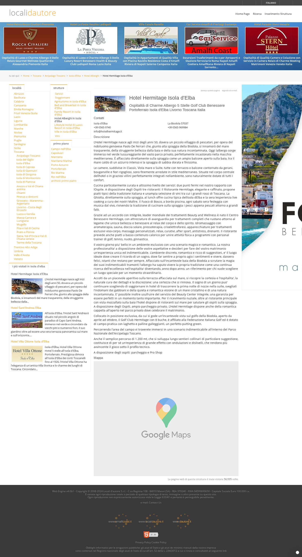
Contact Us (155, 502)
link (225, 550)
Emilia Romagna (23, 109)
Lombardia (20, 124)
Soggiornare (62, 97)
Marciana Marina (61, 161)
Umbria (18, 251)
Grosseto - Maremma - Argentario (30, 202)
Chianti (21, 192)
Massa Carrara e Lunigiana (26, 219)
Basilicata (19, 97)
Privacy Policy (143, 542)
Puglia (17, 140)
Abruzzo (19, 93)
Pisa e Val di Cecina (28, 228)
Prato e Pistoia (25, 232)
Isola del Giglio (25, 159)
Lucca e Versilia (26, 213)
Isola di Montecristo (28, 178)
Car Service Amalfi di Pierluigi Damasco (211, 24)
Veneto (18, 258)
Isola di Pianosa (25, 181)
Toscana (37, 76)
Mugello (22, 224)
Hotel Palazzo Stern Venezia (271, 24)
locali (32, 13)
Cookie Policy (158, 542)
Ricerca (257, 14)
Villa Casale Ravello (151, 24)
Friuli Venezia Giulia (25, 113)
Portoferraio (58, 169)
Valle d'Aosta (22, 255)
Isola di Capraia (25, 166)
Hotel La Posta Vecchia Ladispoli (90, 24)
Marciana (56, 157)
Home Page (242, 14)
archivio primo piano (63, 181)
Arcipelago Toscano (55, 76)
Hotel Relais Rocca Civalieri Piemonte (30, 24)
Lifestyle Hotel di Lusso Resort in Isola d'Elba (68, 126)
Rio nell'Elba (58, 177)
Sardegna (19, 144)
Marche (18, 128)
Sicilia (17, 148)
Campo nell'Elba (61, 149)
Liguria (18, 120)
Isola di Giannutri (26, 170)
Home (26, 76)
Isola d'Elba (75, 76)
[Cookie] (297, 552)
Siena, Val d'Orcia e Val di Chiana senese (32, 237)
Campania (20, 105)
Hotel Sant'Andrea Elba (26, 307)
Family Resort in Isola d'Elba (67, 113)
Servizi (59, 93)
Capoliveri (57, 153)
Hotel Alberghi (91, 76)
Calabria (19, 101)
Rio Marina (57, 173)
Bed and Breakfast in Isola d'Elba (70, 106)
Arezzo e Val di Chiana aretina (30, 188)
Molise (18, 132)
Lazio (17, 116)
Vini (57, 135)
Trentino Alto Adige (25, 247)
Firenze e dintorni (27, 196)
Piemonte (20, 136)
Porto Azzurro (59, 165)
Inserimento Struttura (278, 14)
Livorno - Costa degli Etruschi (29, 208)
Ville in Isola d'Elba (65, 131)
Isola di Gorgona (26, 174)
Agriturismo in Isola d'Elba (70, 101)
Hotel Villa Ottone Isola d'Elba (30, 341)
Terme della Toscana (29, 242)
